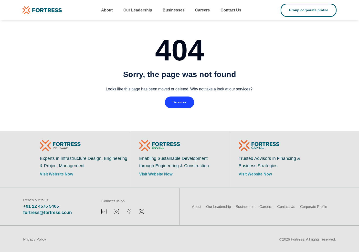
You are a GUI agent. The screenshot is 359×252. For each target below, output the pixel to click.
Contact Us (231, 10)
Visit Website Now (56, 174)
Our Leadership (137, 10)
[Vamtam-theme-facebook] (128, 211)
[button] (179, 102)
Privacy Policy (34, 239)
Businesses (174, 10)
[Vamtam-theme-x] (141, 211)
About (107, 10)
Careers (202, 10)
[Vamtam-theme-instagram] (116, 211)
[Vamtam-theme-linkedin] (103, 211)
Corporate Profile (313, 206)
